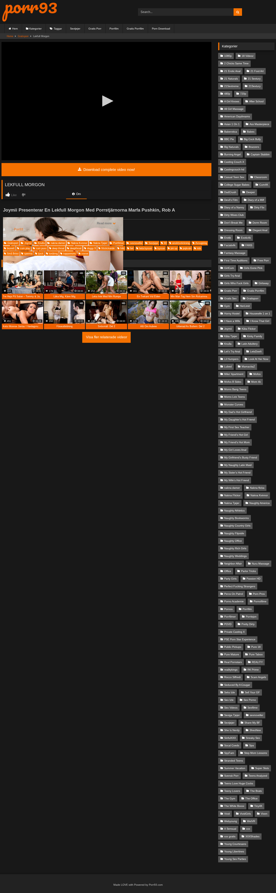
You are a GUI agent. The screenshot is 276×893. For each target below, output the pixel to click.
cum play (25, 248)
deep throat (58, 248)
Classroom (260, 177)
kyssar (161, 248)
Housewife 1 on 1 (260, 313)
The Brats (256, 790)
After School (256, 101)
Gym (227, 305)
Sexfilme (252, 707)
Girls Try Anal (232, 275)
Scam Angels (258, 677)
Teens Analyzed (258, 775)
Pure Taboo (256, 654)
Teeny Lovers (232, 790)
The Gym (229, 798)
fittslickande (108, 248)
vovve (84, 253)
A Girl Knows (231, 101)
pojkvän (187, 248)
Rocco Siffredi (232, 677)
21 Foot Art (257, 71)
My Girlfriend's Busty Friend (240, 457)
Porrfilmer (118, 243)
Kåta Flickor (249, 328)
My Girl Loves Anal (235, 449)
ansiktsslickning (181, 243)
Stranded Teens (233, 760)
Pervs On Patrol (233, 593)
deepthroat (75, 248)
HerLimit (245, 305)
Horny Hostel (232, 313)
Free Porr (263, 260)
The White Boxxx (234, 805)
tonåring (53, 253)
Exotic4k (246, 237)
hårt (122, 248)
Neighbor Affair (233, 563)
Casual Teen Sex (234, 177)
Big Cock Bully (252, 139)
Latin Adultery (249, 343)
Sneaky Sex (253, 737)
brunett (10, 248)
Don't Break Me (233, 222)
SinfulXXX (230, 737)
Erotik (227, 237)
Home (10, 36)
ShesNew (255, 730)
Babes (250, 131)
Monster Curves (233, 404)
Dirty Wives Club (234, 214)
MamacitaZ (248, 366)
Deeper (250, 192)
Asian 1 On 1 (232, 124)
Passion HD (253, 578)
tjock (40, 253)
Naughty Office (233, 540)
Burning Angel (232, 154)
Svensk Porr (231, 775)
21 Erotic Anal (232, 71)
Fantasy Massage (234, 252)
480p (227, 93)
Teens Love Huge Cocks (238, 783)
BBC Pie (229, 139)
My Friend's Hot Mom (237, 442)
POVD (228, 624)
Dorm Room (260, 222)
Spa (251, 745)
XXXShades (252, 836)
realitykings (231, 669)
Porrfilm (114, 28)
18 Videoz (247, 55)
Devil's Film (231, 199)
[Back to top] (264, 882)
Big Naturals (231, 146)
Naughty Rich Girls (235, 548)
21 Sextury (254, 78)
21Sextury (255, 86)
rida (199, 248)
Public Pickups (232, 646)
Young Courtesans (235, 843)
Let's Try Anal (232, 351)
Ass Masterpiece (259, 124)
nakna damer (58, 243)
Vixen (264, 813)
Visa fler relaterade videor (106, 337)
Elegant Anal (260, 230)
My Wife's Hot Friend (236, 480)
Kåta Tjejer (230, 336)
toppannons (69, 253)
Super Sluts (262, 768)
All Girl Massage (234, 108)
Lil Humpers (231, 358)
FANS (248, 245)
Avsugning (201, 243)
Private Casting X (234, 631)
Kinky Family (254, 336)
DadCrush (230, 192)
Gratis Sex (230, 298)
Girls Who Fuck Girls (236, 283)
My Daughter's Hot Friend (239, 419)
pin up (174, 248)
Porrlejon (251, 616)
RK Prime (253, 669)
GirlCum (229, 267)
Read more (104, 223)
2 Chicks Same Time (236, 63)
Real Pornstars (233, 662)
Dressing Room (233, 230)
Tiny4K (258, 805)
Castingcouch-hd (234, 169)
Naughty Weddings (235, 556)
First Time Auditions (235, 260)
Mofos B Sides (232, 381)
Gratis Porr (94, 28)
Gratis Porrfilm (135, 28)
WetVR (251, 821)
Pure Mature (231, 654)
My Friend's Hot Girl (236, 434)
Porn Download (161, 28)
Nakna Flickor (232, 495)
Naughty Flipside (234, 533)
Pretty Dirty (248, 624)
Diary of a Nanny (234, 207)
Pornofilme (260, 601)
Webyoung (230, 821)
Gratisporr (23, 36)
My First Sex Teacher (236, 427)
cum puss (41, 248)
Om (78, 194)
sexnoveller (136, 243)
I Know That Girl (259, 320)
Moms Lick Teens (234, 396)
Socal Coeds (231, 745)
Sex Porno (250, 699)
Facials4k (229, 245)
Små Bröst (13, 253)
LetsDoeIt (256, 351)
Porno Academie (234, 601)
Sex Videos (231, 707)
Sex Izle (229, 699)
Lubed (228, 366)
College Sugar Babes (236, 184)
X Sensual (230, 828)
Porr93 (18, 229)
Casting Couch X (234, 161)
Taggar (58, 28)
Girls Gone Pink (253, 267)
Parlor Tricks (248, 571)
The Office (251, 798)
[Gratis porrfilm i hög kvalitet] (30, 12)
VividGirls (245, 813)
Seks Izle (229, 692)
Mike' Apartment (233, 374)
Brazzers (254, 146)
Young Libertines (234, 851)
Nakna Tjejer (100, 243)
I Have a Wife (232, 320)
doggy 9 (91, 248)
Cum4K (263, 184)
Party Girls (230, 578)
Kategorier (35, 28)
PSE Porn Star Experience (239, 639)
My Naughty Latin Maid (238, 465)
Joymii (28, 243)
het (131, 248)
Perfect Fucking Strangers (239, 586)
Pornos (228, 609)
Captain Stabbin (260, 154)
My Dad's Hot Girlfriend (238, 411)
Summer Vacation (234, 768)
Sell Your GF (252, 692)
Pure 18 (256, 646)
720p (243, 93)
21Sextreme (231, 86)
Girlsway (264, 283)
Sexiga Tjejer (232, 715)
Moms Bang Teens (235, 389)
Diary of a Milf (256, 199)
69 (165, 243)
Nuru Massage (260, 563)
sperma (28, 253)
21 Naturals (231, 78)
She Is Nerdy (232, 730)
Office (227, 571)
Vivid (227, 813)
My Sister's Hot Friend (237, 472)
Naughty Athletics (234, 510)
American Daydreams (237, 116)
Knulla (41, 243)
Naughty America (259, 503)
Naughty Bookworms (236, 518)
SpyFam (229, 752)
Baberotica (230, 131)
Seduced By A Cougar (237, 684)
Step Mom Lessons (255, 752)
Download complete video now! (108, 170)
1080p (228, 55)
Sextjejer (75, 28)
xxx (248, 828)
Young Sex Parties (235, 858)
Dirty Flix (259, 207)
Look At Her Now (258, 358)
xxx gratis (229, 836)
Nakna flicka (257, 487)
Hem (15, 28)
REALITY (257, 662)
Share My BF (252, 722)
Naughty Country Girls (237, 525)
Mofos (257, 374)
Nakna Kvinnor (79, 243)
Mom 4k (256, 381)
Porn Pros (259, 593)
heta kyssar (145, 248)
